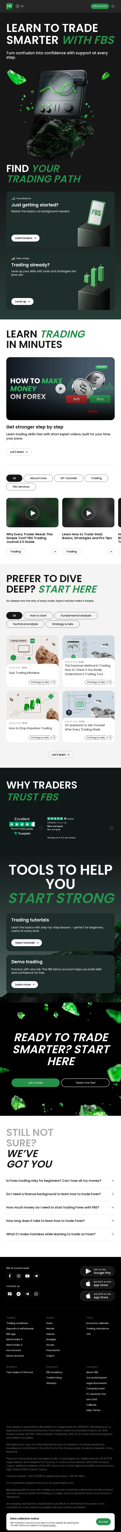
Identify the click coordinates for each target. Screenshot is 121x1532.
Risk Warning (13, 1489)
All (14, 478)
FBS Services (21, 487)
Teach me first (85, 1083)
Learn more (23, 984)
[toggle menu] (113, 6)
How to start (38, 615)
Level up (20, 301)
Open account (100, 6)
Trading (96, 478)
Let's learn (17, 452)
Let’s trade (36, 1083)
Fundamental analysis (76, 615)
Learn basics (23, 238)
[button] (60, 1181)
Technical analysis (25, 624)
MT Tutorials (69, 478)
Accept (103, 1522)
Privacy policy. (49, 1525)
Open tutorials (25, 943)
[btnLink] (55, 551)
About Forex (38, 478)
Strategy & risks (62, 624)
